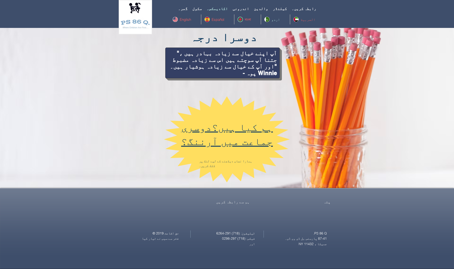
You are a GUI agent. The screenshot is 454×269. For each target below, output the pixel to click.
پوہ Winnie (261, 73)
